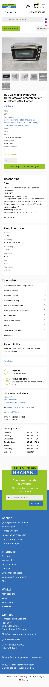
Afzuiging (8, 325)
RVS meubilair (10, 315)
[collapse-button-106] (45, 295)
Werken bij (7, 560)
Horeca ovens (10, 122)
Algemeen (8, 335)
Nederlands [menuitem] (12, 676)
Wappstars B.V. (26, 667)
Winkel (5, 598)
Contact (6, 568)
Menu (42, 28)
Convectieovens (11, 120)
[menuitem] (46, 18)
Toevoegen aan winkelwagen (24, 166)
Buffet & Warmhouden (13, 305)
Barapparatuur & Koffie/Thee (16, 310)
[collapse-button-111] (45, 310)
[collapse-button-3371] (45, 325)
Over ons (6, 556)
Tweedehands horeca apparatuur (18, 285)
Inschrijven (36, 503)
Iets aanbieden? (9, 564)
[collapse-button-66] (45, 320)
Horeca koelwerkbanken (14, 539)
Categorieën (11, 28)
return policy (17, 348)
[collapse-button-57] (45, 305)
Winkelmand (8, 602)
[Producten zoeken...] (4, 19)
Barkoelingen (8, 526)
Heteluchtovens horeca (29, 120)
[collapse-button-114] (45, 290)
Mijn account (8, 593)
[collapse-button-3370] (45, 300)
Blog (4, 581)
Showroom (11, 12)
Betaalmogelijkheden (12, 572)
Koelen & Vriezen (11, 295)
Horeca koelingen (10, 543)
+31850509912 (37, 12)
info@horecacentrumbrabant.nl (20, 407)
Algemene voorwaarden (30, 657)
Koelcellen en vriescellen (14, 535)
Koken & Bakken (24, 122)
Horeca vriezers (10, 530)
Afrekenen (7, 606)
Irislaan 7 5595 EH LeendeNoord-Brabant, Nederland (15, 400)
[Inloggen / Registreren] (28, 6)
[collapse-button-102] (45, 330)
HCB (6, 131)
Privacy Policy (9, 657)
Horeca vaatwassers (12, 320)
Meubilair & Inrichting (13, 330)
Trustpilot (8, 361)
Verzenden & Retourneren (14, 577)
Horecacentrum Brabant (22, 664)
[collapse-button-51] (45, 315)
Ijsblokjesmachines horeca (15, 522)
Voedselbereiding (11, 300)
